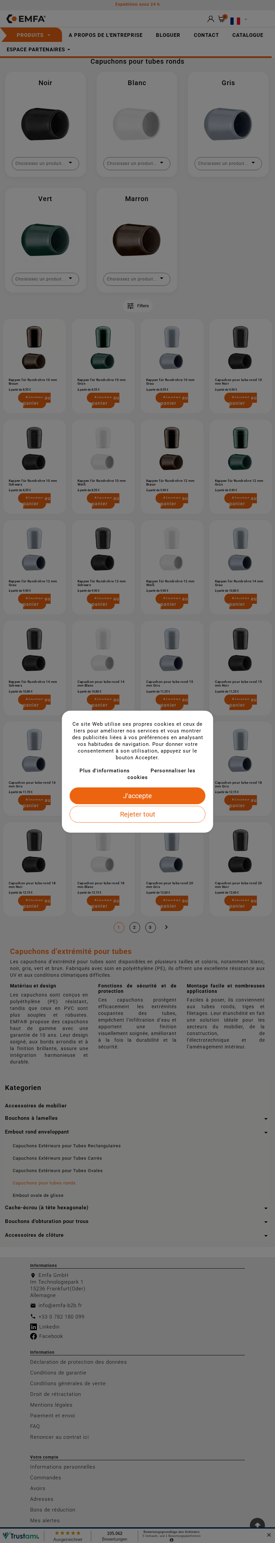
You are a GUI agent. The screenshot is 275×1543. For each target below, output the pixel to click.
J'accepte (137, 796)
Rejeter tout (137, 814)
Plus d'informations (104, 771)
